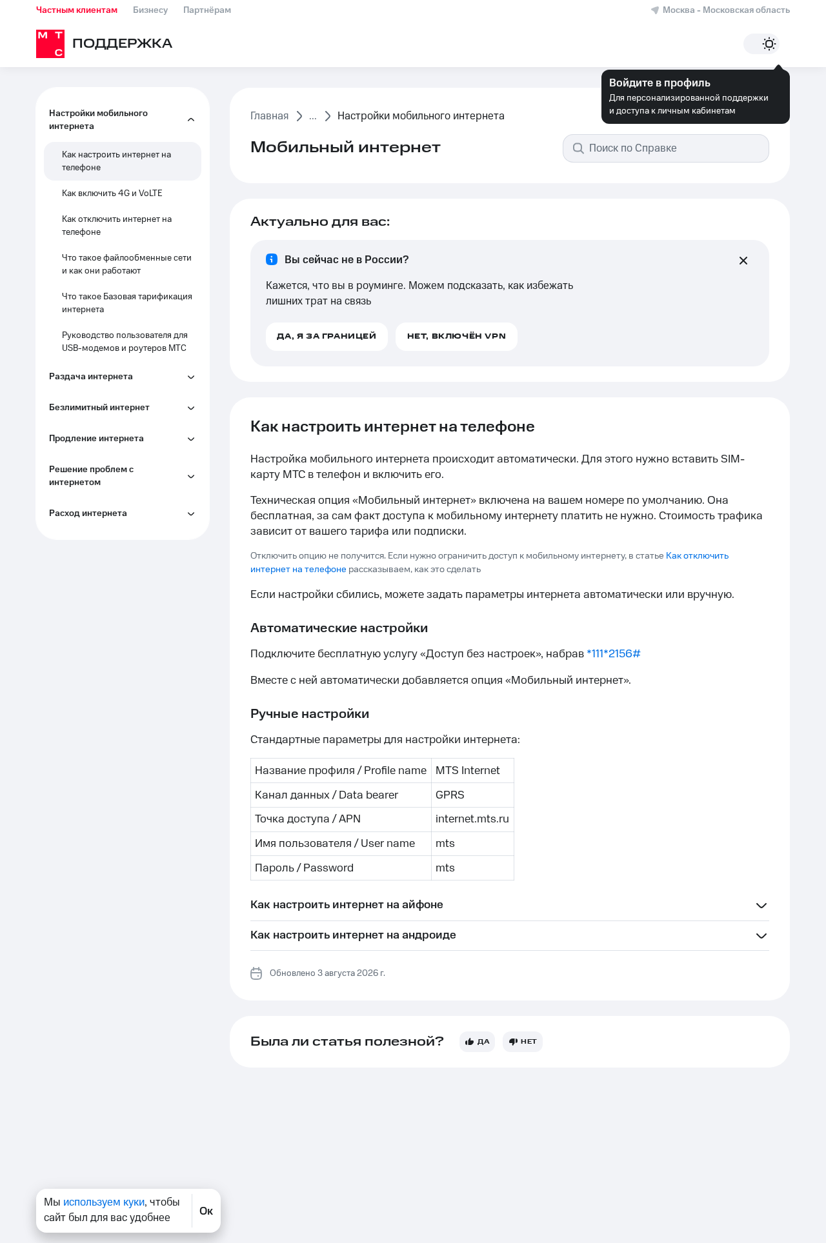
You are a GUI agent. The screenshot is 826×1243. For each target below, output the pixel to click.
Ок (206, 1210)
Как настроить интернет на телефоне (116, 161)
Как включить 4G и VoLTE (112, 193)
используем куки (104, 1202)
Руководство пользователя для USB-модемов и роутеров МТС (125, 342)
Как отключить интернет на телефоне (117, 226)
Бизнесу (150, 10)
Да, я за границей (326, 336)
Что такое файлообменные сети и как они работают (127, 264)
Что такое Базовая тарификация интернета (127, 303)
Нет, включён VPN (457, 336)
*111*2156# (614, 654)
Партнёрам (207, 10)
